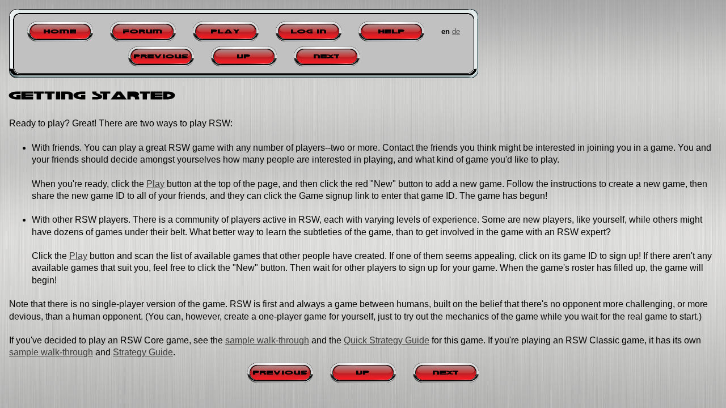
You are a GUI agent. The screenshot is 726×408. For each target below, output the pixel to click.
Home (60, 31)
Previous (161, 56)
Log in (309, 31)
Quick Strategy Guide (386, 340)
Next (327, 56)
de (456, 31)
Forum (143, 31)
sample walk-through (267, 340)
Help (391, 31)
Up (244, 56)
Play (225, 31)
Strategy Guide (143, 352)
